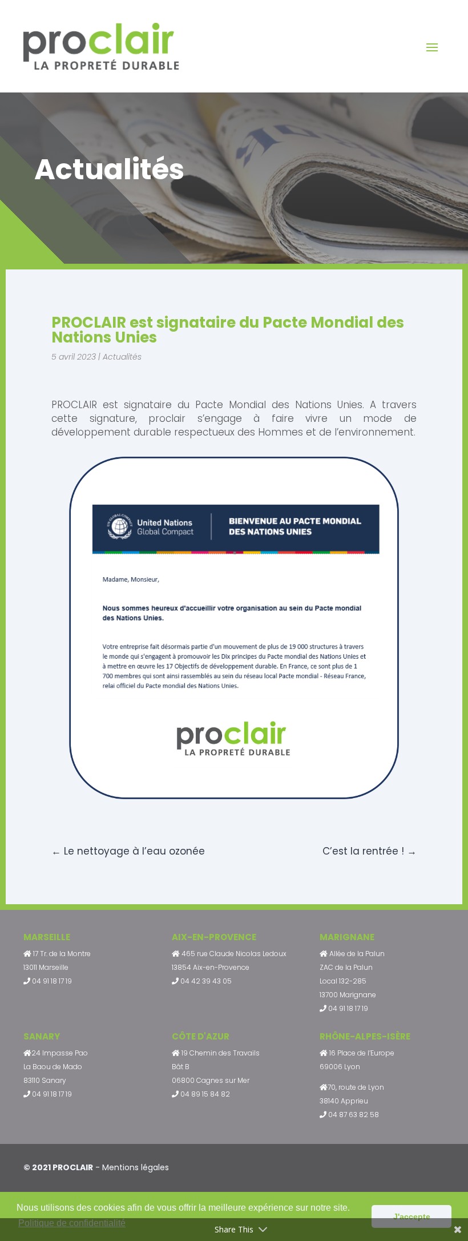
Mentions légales (135, 1167)
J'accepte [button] (411, 1216)
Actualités (122, 356)
